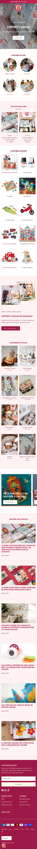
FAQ (2, 799)
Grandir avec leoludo (18, 519)
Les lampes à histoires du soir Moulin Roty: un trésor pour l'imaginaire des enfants (17, 667)
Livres (22, 829)
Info (2, 831)
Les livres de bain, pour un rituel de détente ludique (17, 706)
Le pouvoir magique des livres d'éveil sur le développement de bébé (17, 744)
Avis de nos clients (24, 805)
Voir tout (18, 109)
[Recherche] (6, 8)
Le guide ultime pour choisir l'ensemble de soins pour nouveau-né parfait (18, 588)
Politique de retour (6, 805)
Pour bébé (16, 829)
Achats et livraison (6, 802)
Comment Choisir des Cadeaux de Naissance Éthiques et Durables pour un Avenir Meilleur (17, 627)
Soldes (27, 829)
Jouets (10, 829)
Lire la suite (5, 555)
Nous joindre (23, 802)
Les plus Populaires (18, 107)
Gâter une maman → (11, 328)
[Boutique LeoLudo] (18, 7)
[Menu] (2, 8)
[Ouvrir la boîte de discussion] (3, 845)
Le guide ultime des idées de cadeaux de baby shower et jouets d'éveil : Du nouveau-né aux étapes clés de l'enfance (18, 548)
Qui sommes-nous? (24, 799)
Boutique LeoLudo (10, 843)
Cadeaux (33, 829)
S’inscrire (18, 784)
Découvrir (18, 38)
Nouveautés (4, 829)
